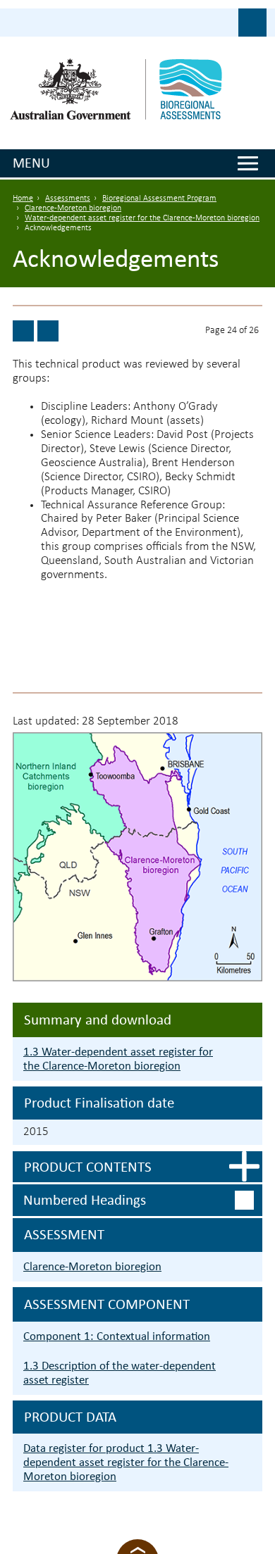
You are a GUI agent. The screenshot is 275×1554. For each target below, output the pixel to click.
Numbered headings (84, 1200)
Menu (31, 162)
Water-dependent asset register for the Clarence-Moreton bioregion (142, 218)
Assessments (67, 198)
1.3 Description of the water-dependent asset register (119, 1372)
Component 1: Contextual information (116, 1336)
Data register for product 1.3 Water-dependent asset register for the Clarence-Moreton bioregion (125, 1462)
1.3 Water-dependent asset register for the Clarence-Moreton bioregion (118, 1058)
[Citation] (23, 330)
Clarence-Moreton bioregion (73, 208)
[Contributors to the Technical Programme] (48, 330)
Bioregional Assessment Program (159, 198)
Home (23, 198)
